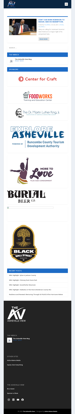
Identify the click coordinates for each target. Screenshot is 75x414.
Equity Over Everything (15, 365)
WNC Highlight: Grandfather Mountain (22, 285)
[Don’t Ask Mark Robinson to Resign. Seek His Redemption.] (23, 27)
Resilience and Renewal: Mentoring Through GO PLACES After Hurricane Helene (36, 294)
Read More (44, 39)
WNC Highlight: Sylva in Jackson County (22, 275)
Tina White (47, 25)
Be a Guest (10, 389)
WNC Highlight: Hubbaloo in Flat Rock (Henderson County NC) (30, 290)
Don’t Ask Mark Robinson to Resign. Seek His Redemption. (51, 21)
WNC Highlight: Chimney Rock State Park (23, 280)
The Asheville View (29, 411)
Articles (62, 25)
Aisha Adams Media (14, 360)
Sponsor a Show (12, 393)
